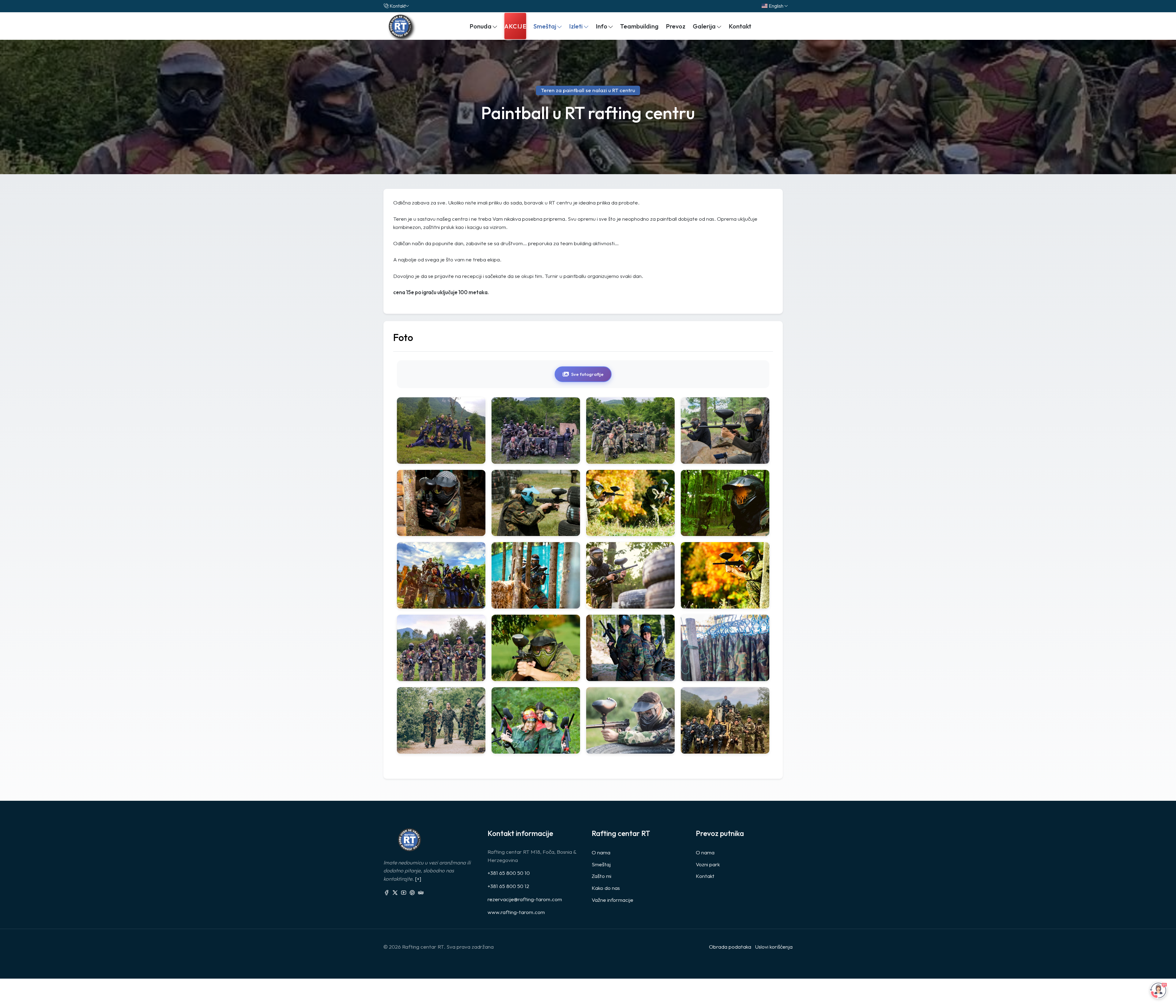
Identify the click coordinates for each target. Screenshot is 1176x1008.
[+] (418, 878)
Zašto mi (601, 876)
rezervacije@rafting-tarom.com (525, 899)
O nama (601, 852)
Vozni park (708, 864)
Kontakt (398, 6)
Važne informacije (612, 900)
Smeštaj (601, 864)
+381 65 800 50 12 (508, 886)
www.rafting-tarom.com (516, 912)
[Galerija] (441, 430)
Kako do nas (606, 888)
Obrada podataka (730, 946)
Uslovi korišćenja (774, 946)
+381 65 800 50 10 (509, 873)
